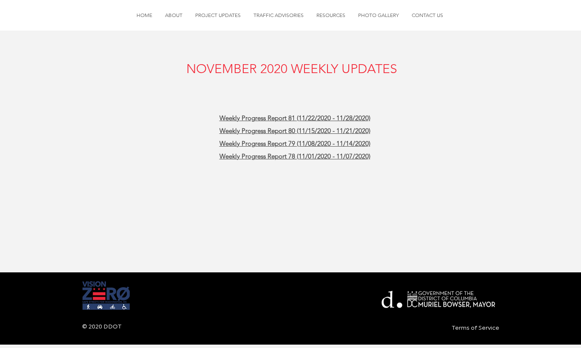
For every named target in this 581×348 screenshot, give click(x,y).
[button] (218, 15)
